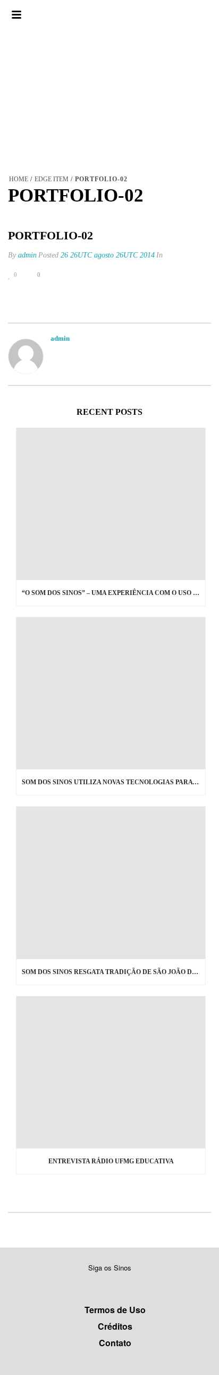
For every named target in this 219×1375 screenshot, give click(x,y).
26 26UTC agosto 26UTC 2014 (108, 255)
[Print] (76, 275)
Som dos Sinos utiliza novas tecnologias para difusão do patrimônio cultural (113, 782)
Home (18, 179)
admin (27, 255)
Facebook (96, 1284)
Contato (115, 1343)
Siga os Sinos (109, 1268)
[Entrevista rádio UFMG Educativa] (110, 1072)
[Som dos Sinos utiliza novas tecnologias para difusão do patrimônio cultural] (110, 693)
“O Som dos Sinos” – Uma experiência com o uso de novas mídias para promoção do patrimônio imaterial (113, 593)
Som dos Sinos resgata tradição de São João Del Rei (113, 972)
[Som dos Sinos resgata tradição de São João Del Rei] (110, 883)
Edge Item (52, 179)
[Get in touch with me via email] (56, 352)
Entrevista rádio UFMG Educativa (111, 1161)
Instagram (115, 1284)
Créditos (115, 1326)
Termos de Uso (115, 1310)
